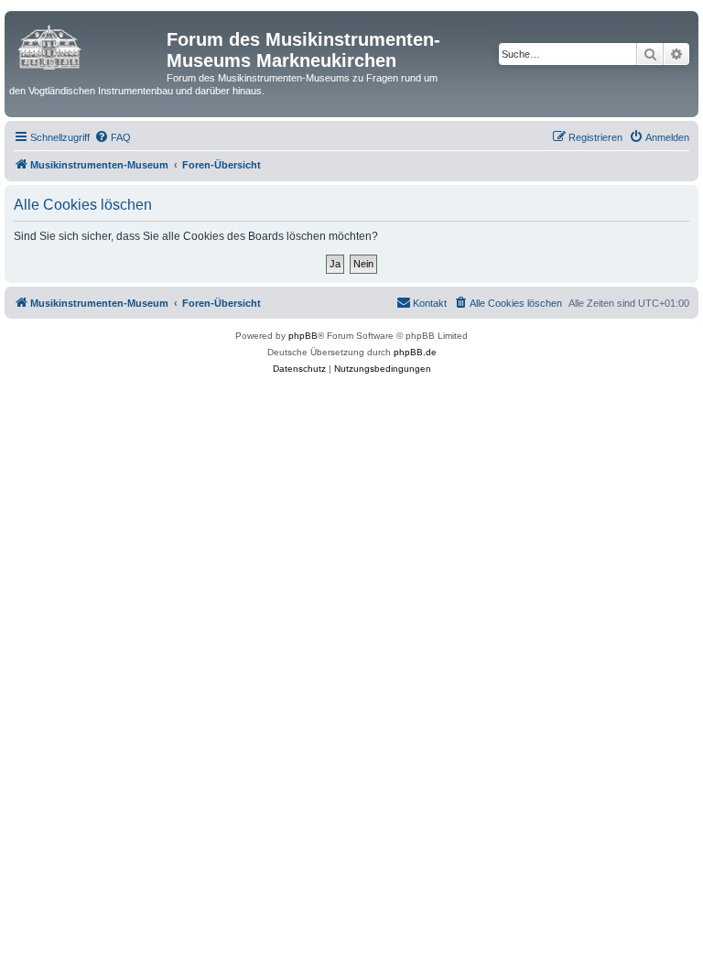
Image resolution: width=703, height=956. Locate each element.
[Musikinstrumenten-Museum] (88, 45)
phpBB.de (415, 352)
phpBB (303, 336)
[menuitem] (112, 137)
